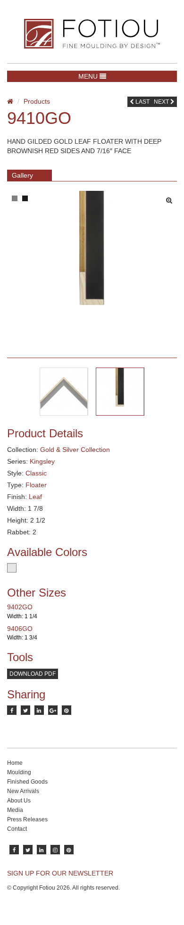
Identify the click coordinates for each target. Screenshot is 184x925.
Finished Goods (27, 781)
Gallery (22, 175)
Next (162, 101)
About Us (19, 800)
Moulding (19, 772)
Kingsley (42, 461)
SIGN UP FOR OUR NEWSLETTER (60, 873)
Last (142, 101)
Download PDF (32, 674)
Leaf (35, 496)
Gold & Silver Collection (75, 449)
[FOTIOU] (92, 34)
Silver (12, 568)
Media (15, 810)
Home (15, 763)
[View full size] (171, 198)
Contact (17, 829)
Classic (36, 473)
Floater (36, 485)
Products (37, 101)
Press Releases (27, 819)
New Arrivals (23, 791)
